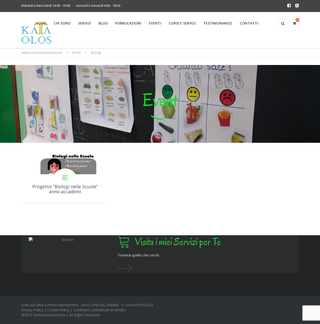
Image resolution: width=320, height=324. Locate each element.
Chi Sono (62, 23)
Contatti (249, 23)
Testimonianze (217, 23)
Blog (103, 23)
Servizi (84, 23)
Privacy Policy (32, 310)
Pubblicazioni (128, 23)
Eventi (155, 23)
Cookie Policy (58, 310)
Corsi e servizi (182, 23)
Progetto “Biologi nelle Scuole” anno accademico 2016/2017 (65, 173)
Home (41, 23)
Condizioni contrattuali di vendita (99, 310)
